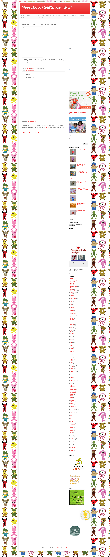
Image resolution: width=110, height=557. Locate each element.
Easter (42, 15)
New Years (72, 287)
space (71, 427)
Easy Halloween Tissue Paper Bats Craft (81, 165)
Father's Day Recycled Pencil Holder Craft (81, 196)
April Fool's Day (73, 280)
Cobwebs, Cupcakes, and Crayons (29, 64)
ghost (71, 348)
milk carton (72, 365)
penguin (72, 391)
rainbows (72, 406)
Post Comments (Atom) (32, 121)
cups (71, 327)
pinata (71, 395)
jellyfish (71, 354)
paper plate (72, 386)
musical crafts (73, 372)
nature (71, 377)
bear (71, 303)
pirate (71, 397)
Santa (71, 289)
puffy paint (72, 401)
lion (71, 360)
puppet (71, 404)
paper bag (72, 385)
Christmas (31, 17)
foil (71, 340)
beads (71, 301)
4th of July (72, 278)
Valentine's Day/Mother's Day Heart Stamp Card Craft (82, 189)
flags (71, 337)
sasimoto (57, 547)
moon (71, 369)
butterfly (72, 310)
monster (72, 368)
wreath (71, 450)
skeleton (72, 423)
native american (73, 375)
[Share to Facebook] (41, 68)
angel (71, 293)
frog (71, 345)
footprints (72, 344)
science (71, 415)
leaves (71, 359)
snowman (72, 426)
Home (22, 15)
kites (71, 356)
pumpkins (72, 403)
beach (71, 299)
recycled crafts (73, 409)
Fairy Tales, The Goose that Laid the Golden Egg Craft (82, 172)
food (71, 342)
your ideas (72, 452)
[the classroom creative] (78, 471)
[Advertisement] (43, 114)
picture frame (73, 392)
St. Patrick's (36, 15)
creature (72, 325)
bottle (71, 306)
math (71, 363)
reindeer (72, 410)
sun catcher (72, 438)
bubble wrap (72, 307)
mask (71, 362)
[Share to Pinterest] (43, 68)
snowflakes (72, 424)
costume (72, 324)
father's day (28, 70)
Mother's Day (56, 15)
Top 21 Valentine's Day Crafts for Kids (81, 182)
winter (71, 448)
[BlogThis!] (39, 68)
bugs (71, 309)
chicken (71, 312)
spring (71, 432)
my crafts (72, 374)
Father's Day (65, 15)
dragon (71, 330)
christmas (72, 315)
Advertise (44, 17)
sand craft (72, 413)
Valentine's (28, 15)
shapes (71, 420)
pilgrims (72, 394)
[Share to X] (40, 68)
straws (71, 435)
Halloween (82, 15)
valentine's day (73, 447)
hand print (32, 70)
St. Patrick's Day (73, 290)
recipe (71, 407)
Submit (38, 17)
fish (71, 336)
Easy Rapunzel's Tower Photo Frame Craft (81, 157)
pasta (71, 388)
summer (72, 436)
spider (71, 429)
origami (71, 382)
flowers (71, 339)
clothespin (72, 319)
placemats (72, 398)
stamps (71, 433)
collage (71, 321)
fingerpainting (73, 334)
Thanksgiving (24, 17)
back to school (73, 298)
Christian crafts (73, 281)
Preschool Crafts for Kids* (47, 7)
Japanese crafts (73, 286)
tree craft (72, 445)
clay (71, 316)
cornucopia (72, 322)
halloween (72, 350)
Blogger (66, 547)
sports (71, 430)
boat (71, 304)
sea (71, 417)
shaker (71, 418)
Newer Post (24, 119)
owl (71, 383)
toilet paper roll (73, 442)
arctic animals (73, 296)
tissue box (72, 441)
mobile (71, 366)
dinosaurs (72, 328)
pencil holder (73, 389)
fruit (71, 347)
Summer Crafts (73, 15)
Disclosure (51, 17)
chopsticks (72, 313)
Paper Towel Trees (75, 178)
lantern (71, 357)
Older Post (62, 119)
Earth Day (48, 15)
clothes (71, 318)
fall (71, 331)
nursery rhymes (73, 380)
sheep (71, 421)
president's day (73, 400)
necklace (72, 379)
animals (72, 295)
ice (71, 353)
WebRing (40, 543)
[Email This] (37, 68)
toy (71, 444)
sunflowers (72, 439)
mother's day (73, 371)
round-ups (72, 412)
